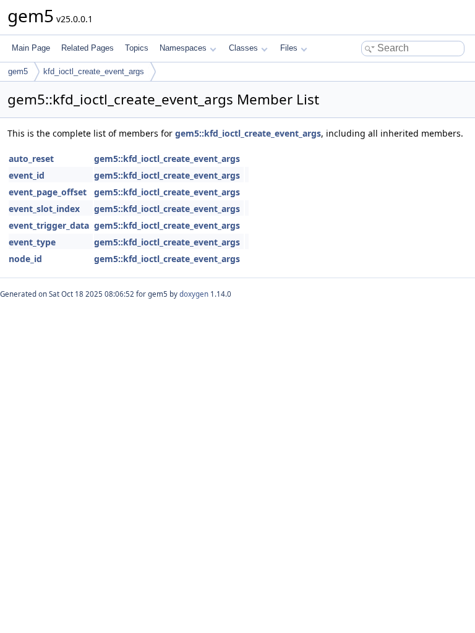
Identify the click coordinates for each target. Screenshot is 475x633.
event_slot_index (44, 209)
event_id (27, 175)
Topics (136, 48)
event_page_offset (48, 192)
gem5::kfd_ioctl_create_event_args (248, 133)
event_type (32, 242)
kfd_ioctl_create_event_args (93, 71)
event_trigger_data (49, 225)
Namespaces (183, 48)
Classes (243, 48)
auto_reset (31, 158)
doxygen (193, 294)
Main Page (31, 48)
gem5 (18, 71)
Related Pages (87, 48)
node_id (25, 259)
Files (288, 48)
